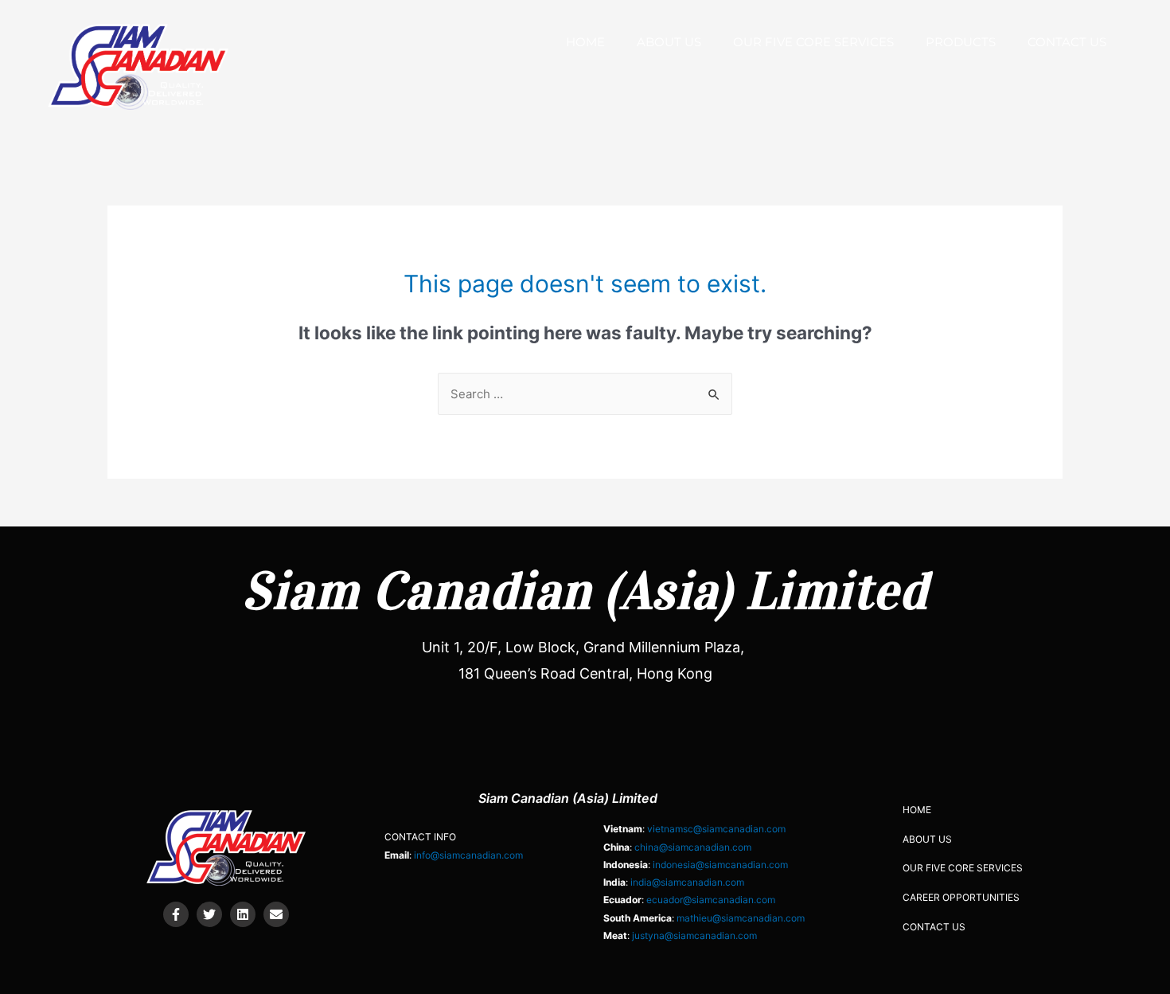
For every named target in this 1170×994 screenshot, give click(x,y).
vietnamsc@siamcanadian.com (716, 829)
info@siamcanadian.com (468, 855)
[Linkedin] (242, 914)
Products (961, 41)
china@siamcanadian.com (692, 847)
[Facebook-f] (176, 914)
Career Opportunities (961, 897)
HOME (585, 41)
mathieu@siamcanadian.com (741, 918)
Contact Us (1067, 41)
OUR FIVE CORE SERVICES (963, 868)
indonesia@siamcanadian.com (720, 865)
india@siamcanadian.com (687, 882)
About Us (669, 41)
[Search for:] (585, 393)
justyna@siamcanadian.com (694, 935)
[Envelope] (276, 914)
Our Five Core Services (813, 41)
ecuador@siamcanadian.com (710, 900)
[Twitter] (209, 914)
